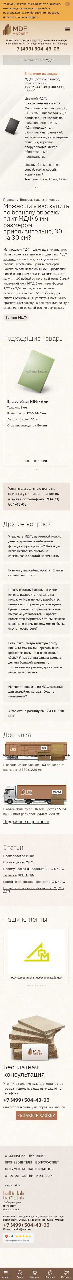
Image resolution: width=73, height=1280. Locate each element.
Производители (18, 1162)
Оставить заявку (36, 1115)
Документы (15, 1169)
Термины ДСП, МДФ (18, 875)
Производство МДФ (18, 856)
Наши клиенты (40, 1169)
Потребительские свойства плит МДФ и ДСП (33, 889)
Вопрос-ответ (47, 1162)
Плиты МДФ (16, 317)
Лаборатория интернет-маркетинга (12, 1205)
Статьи (27, 1175)
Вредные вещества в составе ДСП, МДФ (34, 882)
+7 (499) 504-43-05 (36, 48)
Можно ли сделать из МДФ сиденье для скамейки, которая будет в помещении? (35, 691)
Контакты (44, 1175)
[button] (34, 187)
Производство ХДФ (18, 862)
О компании (15, 1155)
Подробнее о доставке (26, 821)
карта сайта (12, 1185)
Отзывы (11, 1175)
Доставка (37, 1155)
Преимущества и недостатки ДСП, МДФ (33, 869)
